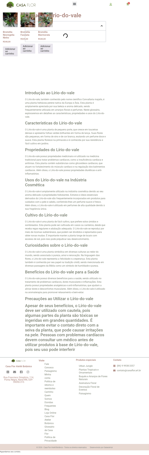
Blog (47, 409)
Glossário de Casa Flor (49, 430)
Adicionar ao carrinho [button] (10, 51)
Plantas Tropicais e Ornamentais (89, 371)
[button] (74, 3)
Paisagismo (51, 371)
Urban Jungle (86, 366)
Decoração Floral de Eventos (89, 388)
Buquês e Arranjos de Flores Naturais (93, 378)
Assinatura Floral (87, 383)
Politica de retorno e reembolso (50, 385)
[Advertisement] (65, 65)
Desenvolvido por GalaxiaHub (101, 447)
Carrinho (49, 392)
